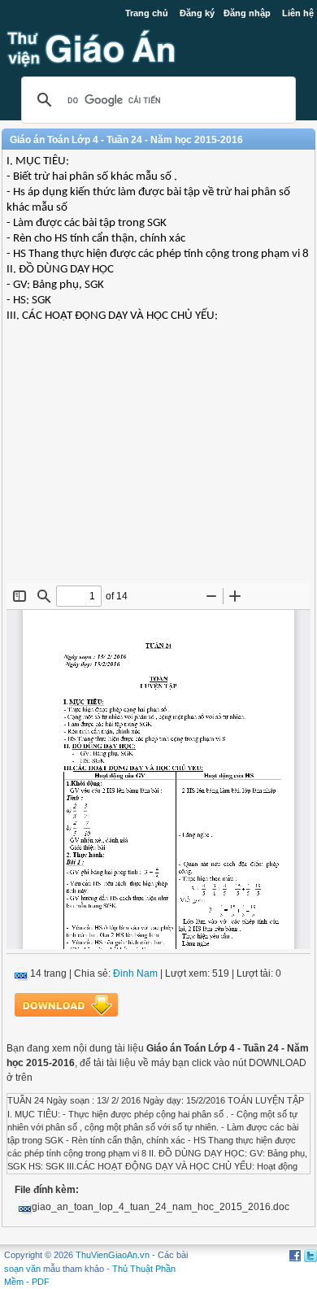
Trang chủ (146, 13)
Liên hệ (298, 13)
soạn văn (22, 1269)
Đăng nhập (247, 13)
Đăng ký (197, 13)
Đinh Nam (135, 973)
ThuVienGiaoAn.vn (113, 1255)
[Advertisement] (158, 465)
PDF (41, 1282)
